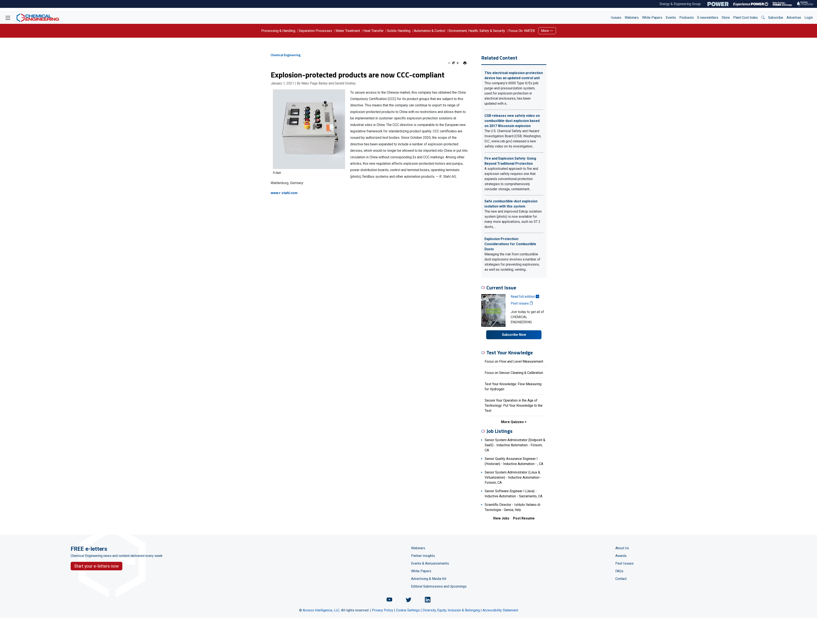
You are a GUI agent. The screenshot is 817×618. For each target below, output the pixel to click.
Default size (453, 63)
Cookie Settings (408, 610)
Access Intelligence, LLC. (321, 610)
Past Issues (624, 563)
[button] (763, 17)
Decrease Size (449, 63)
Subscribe (775, 18)
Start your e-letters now (96, 566)
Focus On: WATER (521, 31)
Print (465, 63)
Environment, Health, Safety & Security (476, 31)
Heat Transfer (373, 31)
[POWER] (717, 4)
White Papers (652, 18)
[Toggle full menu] (8, 17)
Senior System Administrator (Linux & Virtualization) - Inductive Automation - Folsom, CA (513, 477)
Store (726, 18)
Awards (621, 556)
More (545, 31)
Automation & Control (429, 31)
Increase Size (458, 63)
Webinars (632, 18)
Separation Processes (315, 31)
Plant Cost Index (745, 18)
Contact (621, 579)
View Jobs (501, 518)
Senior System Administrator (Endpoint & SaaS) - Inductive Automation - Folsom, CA (515, 445)
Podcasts (686, 18)
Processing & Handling (278, 31)
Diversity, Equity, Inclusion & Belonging (451, 610)
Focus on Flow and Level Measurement (514, 361)
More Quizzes (512, 422)
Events (671, 18)
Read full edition (523, 297)
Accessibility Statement (500, 610)
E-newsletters (707, 18)
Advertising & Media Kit (428, 579)
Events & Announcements (430, 563)
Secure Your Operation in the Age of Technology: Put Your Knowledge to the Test (514, 405)
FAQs (619, 571)
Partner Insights (423, 556)
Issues (616, 18)
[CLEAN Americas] (805, 4)
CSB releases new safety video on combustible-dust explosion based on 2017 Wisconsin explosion (512, 121)
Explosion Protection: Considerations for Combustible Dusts (510, 244)
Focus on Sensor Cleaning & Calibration (514, 373)
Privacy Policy (382, 610)
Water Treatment (348, 31)
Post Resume (524, 518)
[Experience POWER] (750, 4)
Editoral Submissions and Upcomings (439, 586)
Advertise (794, 18)
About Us (622, 548)
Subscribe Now (514, 335)
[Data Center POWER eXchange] (782, 4)
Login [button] (808, 18)
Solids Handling (398, 31)
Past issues (520, 303)
